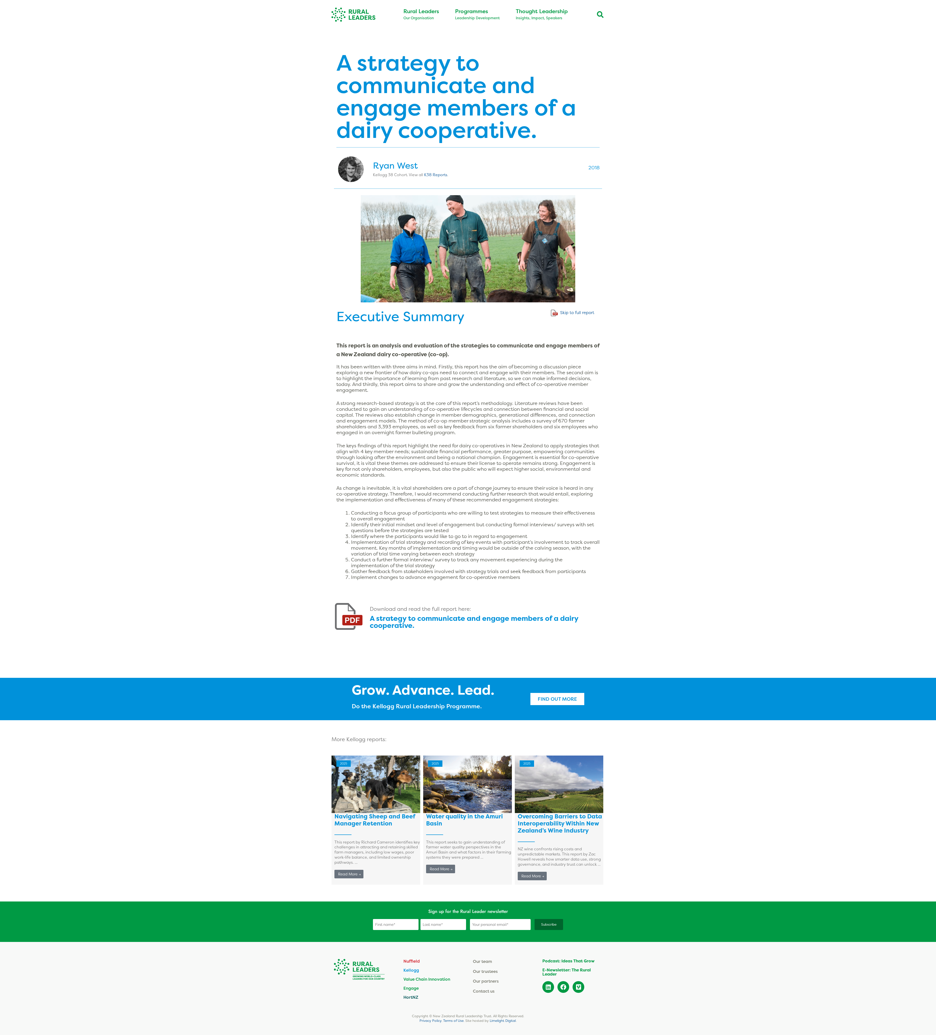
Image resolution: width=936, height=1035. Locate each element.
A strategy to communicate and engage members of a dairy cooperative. (474, 622)
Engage (411, 988)
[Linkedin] (548, 987)
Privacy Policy (430, 1020)
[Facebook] (563, 987)
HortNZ (410, 997)
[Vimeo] (578, 987)
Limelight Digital (503, 1020)
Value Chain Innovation (426, 979)
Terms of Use (453, 1020)
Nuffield (411, 961)
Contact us (484, 991)
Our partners (486, 981)
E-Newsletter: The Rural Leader (566, 972)
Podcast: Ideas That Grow (568, 961)
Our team (482, 961)
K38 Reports (435, 174)
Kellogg (411, 970)
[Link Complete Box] (376, 820)
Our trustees (485, 971)
